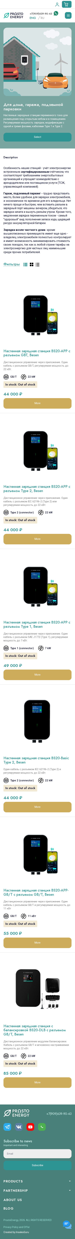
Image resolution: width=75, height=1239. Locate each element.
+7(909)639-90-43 (41, 14)
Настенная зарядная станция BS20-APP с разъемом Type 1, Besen (36, 624)
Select (37, 137)
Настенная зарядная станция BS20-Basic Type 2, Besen (36, 760)
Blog (8, 1208)
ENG (33, 18)
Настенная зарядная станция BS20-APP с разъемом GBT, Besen (36, 353)
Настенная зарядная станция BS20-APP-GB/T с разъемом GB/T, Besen (36, 892)
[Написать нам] (55, 13)
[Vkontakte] (19, 1127)
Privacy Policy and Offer (16, 1227)
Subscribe (37, 1165)
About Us (12, 1199)
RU (42, 18)
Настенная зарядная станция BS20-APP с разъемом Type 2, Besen (36, 488)
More (37, 403)
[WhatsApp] (42, 1127)
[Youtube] (30, 1127)
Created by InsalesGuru (16, 1232)
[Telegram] (7, 1127)
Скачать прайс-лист (54, 273)
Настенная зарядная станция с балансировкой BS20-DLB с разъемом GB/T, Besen (34, 1030)
